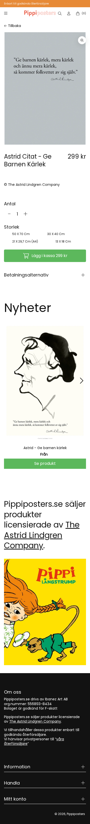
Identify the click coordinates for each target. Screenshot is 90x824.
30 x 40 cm (56, 234)
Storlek (11, 227)
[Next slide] (81, 380)
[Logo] (40, 13)
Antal (10, 204)
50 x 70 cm (21, 234)
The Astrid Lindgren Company (42, 535)
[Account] (69, 13)
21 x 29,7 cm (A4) (25, 241)
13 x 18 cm (63, 241)
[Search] (60, 13)
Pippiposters (76, 814)
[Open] (6, 13)
